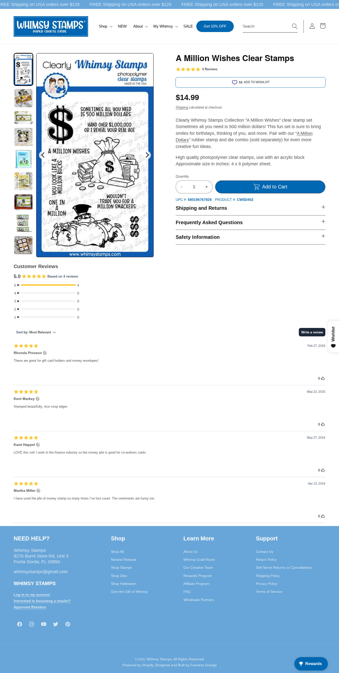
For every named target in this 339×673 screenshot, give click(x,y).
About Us (190, 552)
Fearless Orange (203, 665)
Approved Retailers (30, 607)
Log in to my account (32, 595)
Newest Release (123, 560)
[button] (105, 26)
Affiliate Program (196, 584)
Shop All (117, 552)
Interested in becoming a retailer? (42, 601)
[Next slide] (147, 155)
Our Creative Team (198, 568)
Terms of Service (269, 592)
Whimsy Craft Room (199, 560)
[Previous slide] (43, 155)
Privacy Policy (266, 584)
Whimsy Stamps (159, 659)
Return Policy (266, 560)
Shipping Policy (268, 576)
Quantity (182, 176)
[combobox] (270, 26)
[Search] (295, 26)
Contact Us (264, 552)
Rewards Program (197, 576)
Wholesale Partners (198, 600)
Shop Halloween (123, 584)
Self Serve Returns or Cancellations (284, 568)
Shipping (182, 107)
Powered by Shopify (138, 665)
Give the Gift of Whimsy (129, 592)
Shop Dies (119, 576)
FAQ (186, 592)
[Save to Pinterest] (146, 59)
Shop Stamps (121, 568)
